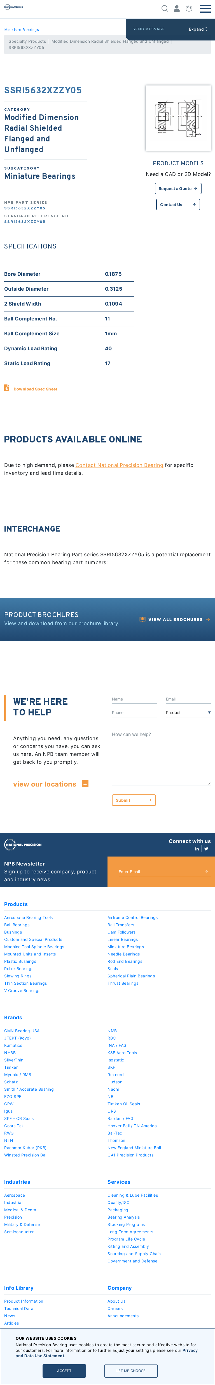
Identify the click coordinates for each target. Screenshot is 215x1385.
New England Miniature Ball (134, 1147)
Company (120, 1288)
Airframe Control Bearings (133, 917)
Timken (11, 1067)
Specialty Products (27, 41)
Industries (17, 1182)
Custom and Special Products (33, 939)
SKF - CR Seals (19, 1118)
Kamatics (13, 1045)
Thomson (116, 1140)
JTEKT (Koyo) (17, 1038)
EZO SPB (13, 1096)
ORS (112, 1111)
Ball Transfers (121, 924)
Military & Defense (22, 1224)
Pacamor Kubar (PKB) (25, 1147)
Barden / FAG (120, 1118)
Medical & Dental (20, 1209)
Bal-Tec (115, 1133)
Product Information (23, 1301)
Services (119, 1182)
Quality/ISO (119, 1202)
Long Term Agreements (130, 1231)
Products (16, 904)
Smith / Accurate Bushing (29, 1089)
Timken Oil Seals (124, 1103)
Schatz (11, 1081)
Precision (13, 1217)
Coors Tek (14, 1125)
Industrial (13, 1202)
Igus (8, 1111)
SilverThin (13, 1060)
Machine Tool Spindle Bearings (34, 946)
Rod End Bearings (125, 961)
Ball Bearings (17, 924)
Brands (13, 1017)
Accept (64, 1371)
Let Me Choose (131, 1371)
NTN (8, 1140)
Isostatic (116, 1060)
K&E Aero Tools (122, 1052)
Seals (113, 968)
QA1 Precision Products (130, 1155)
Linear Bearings (123, 939)
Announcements (123, 1315)
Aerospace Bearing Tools (28, 917)
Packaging (118, 1209)
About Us (116, 1301)
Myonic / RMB (17, 1074)
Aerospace (14, 1195)
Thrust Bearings (123, 983)
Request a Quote (175, 188)
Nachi (113, 1089)
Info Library (19, 1288)
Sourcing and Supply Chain (134, 1253)
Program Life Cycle (126, 1239)
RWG (9, 1133)
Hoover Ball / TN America (132, 1125)
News (9, 1315)
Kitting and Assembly (128, 1246)
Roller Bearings (19, 968)
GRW (9, 1103)
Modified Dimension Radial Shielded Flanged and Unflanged (110, 41)
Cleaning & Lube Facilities (133, 1195)
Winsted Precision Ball (25, 1155)
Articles (11, 1323)
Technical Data (18, 1308)
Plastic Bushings (20, 961)
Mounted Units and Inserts (30, 954)
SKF (111, 1067)
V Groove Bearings (22, 990)
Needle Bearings (124, 954)
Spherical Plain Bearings (131, 975)
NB (110, 1096)
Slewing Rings (18, 975)
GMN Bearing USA (22, 1030)
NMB (112, 1030)
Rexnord (116, 1074)
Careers (115, 1308)
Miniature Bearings (21, 30)
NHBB (10, 1052)
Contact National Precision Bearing (119, 465)
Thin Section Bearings (25, 983)
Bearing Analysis (124, 1217)
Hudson (115, 1081)
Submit (123, 800)
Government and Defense (132, 1261)
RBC (112, 1038)
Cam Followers (122, 932)
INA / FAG (117, 1045)
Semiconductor (19, 1231)
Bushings (13, 932)
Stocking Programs (126, 1224)
